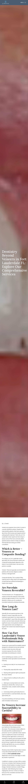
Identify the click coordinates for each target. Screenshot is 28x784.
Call (5, 782)
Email (14, 782)
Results (23, 782)
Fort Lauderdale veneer (14, 753)
